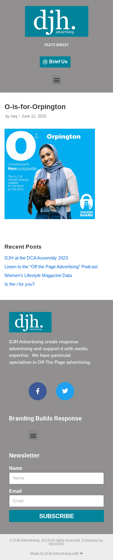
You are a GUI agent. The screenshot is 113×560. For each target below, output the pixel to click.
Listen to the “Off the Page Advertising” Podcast (51, 266)
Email (15, 491)
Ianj (14, 116)
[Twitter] (65, 391)
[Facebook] (38, 391)
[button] (56, 80)
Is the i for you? (20, 284)
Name (15, 468)
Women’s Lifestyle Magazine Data (38, 275)
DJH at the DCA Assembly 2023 (36, 257)
